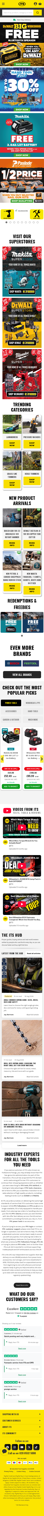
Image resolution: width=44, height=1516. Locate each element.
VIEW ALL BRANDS (22, 675)
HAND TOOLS (33, 711)
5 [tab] (22, 222)
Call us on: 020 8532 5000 (22, 1453)
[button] (3, 3)
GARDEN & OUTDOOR (11, 719)
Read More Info (22, 1285)
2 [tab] (10, 222)
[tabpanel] (7, 214)
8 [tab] (34, 222)
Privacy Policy (8, 1471)
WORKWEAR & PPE (33, 702)
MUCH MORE (33, 719)
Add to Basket (11, 786)
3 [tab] (14, 222)
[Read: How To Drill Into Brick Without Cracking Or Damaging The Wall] (22, 1099)
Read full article (32, 1015)
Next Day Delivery (24, 20)
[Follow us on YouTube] (22, 1447)
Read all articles (33, 953)
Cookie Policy (21, 1471)
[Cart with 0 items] (40, 3)
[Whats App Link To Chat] (12, 1450)
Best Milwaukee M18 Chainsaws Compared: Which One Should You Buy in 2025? (24, 919)
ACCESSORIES (11, 711)
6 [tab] (26, 222)
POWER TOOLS (11, 702)
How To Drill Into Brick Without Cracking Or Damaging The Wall (22, 1125)
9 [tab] (37, 222)
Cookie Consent (34, 1471)
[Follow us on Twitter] (29, 1447)
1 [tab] (6, 222)
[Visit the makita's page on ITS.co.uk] (10, 749)
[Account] (35, 3)
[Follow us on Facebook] (8, 1447)
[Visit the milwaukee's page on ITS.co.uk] (33, 749)
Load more (22, 1145)
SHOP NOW (12, 444)
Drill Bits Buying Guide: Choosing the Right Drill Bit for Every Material (20, 1064)
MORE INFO (12, 544)
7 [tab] (30, 222)
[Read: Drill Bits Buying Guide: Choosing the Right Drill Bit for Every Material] (22, 1038)
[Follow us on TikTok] (36, 1447)
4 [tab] (18, 222)
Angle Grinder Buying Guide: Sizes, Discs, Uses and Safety (21, 1001)
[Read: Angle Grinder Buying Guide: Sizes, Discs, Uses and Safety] (22, 975)
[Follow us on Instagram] (15, 1447)
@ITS (11, 846)
